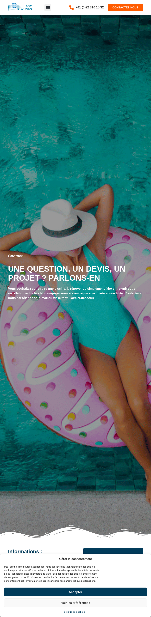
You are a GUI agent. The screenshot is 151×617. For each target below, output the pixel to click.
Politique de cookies (74, 611)
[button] (47, 7)
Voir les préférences (75, 603)
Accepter (75, 592)
